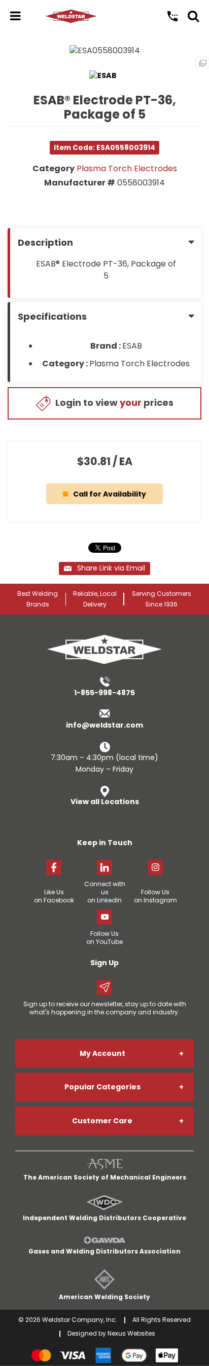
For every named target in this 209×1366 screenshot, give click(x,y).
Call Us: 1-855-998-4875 (172, 16)
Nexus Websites (131, 1333)
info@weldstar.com (104, 725)
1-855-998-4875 (104, 693)
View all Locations (105, 801)
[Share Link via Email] (104, 568)
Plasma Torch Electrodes (127, 168)
